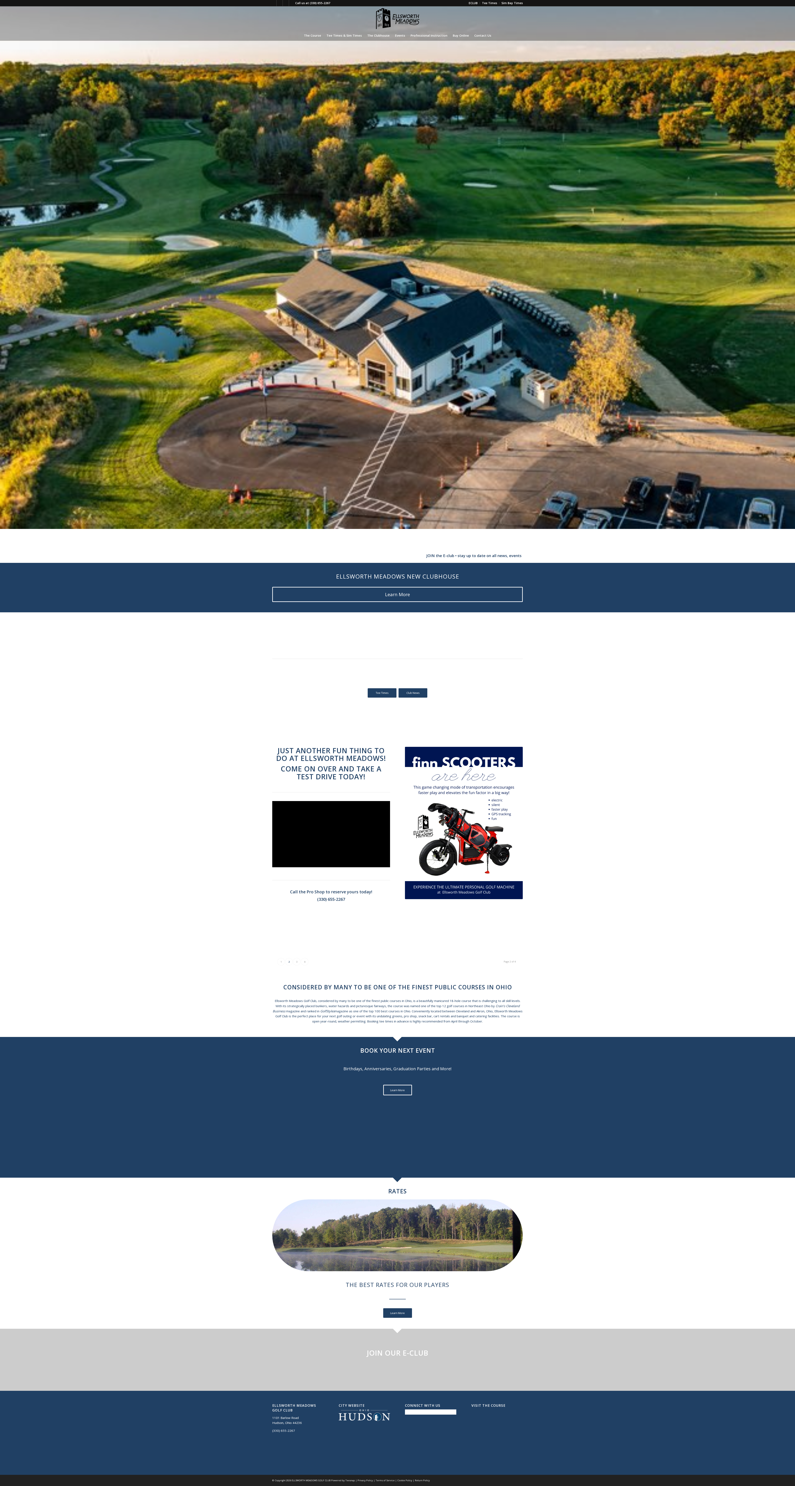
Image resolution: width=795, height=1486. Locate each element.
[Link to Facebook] (273, 3)
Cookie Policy (404, 1480)
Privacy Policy (365, 1480)
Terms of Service (385, 1480)
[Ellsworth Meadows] (397, 18)
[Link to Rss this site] (292, 3)
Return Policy (422, 1480)
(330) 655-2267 (320, 3)
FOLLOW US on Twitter (476, 555)
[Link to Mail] (286, 3)
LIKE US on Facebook (424, 555)
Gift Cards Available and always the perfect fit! (349, 555)
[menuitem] (473, 3)
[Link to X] (280, 3)
